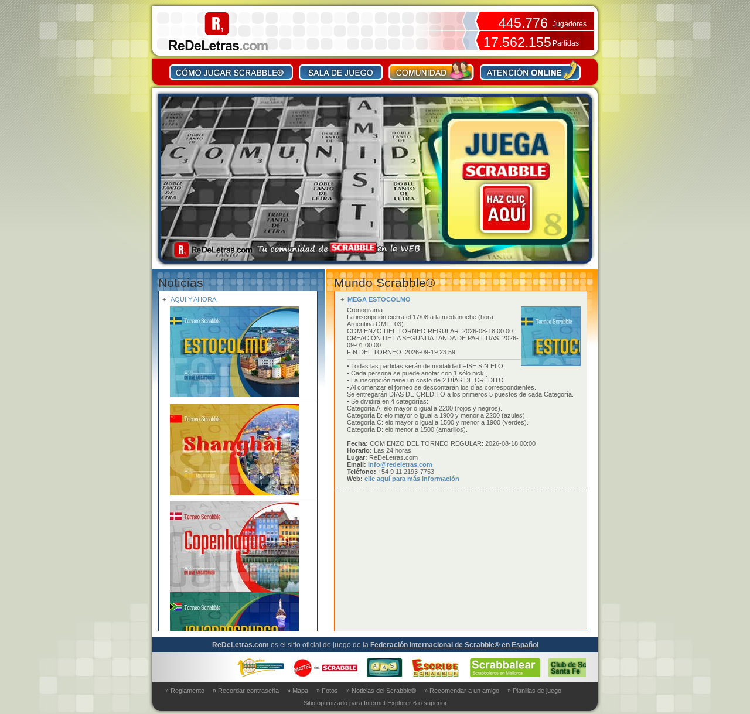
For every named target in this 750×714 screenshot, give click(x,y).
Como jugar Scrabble (231, 70)
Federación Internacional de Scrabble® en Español (454, 645)
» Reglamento (184, 690)
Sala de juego (341, 70)
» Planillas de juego (534, 690)
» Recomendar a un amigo (461, 690)
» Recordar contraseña (246, 690)
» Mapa (297, 690)
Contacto (530, 70)
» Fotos (327, 690)
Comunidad (431, 70)
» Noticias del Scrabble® (381, 690)
